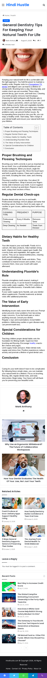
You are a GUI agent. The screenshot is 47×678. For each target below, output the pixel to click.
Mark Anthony (23, 406)
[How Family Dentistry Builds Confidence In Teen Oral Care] (35, 503)
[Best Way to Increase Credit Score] (9, 586)
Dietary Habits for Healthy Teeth (18, 137)
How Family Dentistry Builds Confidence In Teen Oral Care (34, 513)
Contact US (16, 669)
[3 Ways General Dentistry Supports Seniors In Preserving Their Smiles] (12, 531)
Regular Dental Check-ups (16, 134)
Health (13, 15)
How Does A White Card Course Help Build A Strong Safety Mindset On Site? (30, 611)
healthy (33, 343)
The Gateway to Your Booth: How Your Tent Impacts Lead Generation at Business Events (31, 624)
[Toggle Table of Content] (35, 128)
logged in (16, 566)
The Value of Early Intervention (17, 143)
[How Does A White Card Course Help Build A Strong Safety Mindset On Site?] (9, 612)
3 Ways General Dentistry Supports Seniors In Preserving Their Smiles (11, 542)
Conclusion (9, 148)
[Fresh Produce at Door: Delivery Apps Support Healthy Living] (12, 503)
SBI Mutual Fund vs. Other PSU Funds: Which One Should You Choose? (31, 638)
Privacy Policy (27, 669)
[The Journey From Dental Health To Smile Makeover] (35, 531)
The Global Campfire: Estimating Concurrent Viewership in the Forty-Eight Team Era (31, 598)
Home (6, 15)
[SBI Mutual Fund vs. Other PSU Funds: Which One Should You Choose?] (9, 638)
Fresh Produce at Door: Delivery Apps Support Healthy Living (11, 515)
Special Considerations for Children (19, 145)
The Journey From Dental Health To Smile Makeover (33, 541)
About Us (37, 669)
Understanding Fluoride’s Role (17, 140)
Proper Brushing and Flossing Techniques (21, 131)
